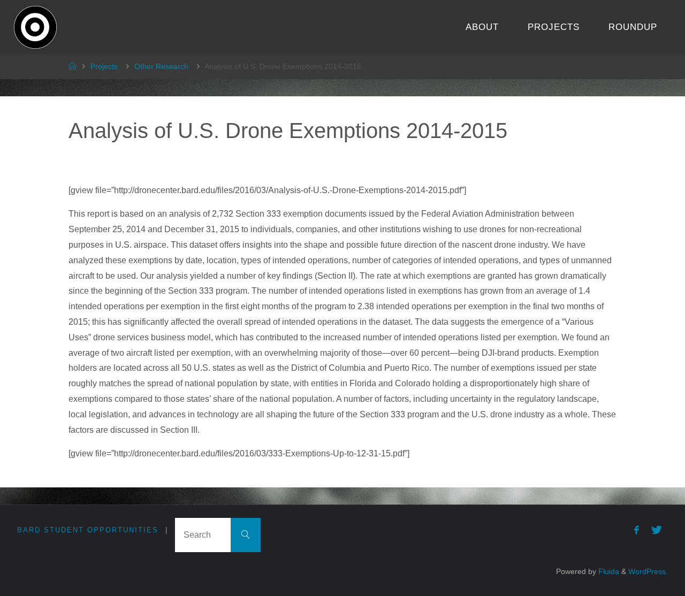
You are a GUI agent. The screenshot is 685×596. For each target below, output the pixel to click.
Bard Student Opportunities (87, 530)
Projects (104, 66)
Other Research (161, 66)
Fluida (607, 571)
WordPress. (648, 571)
